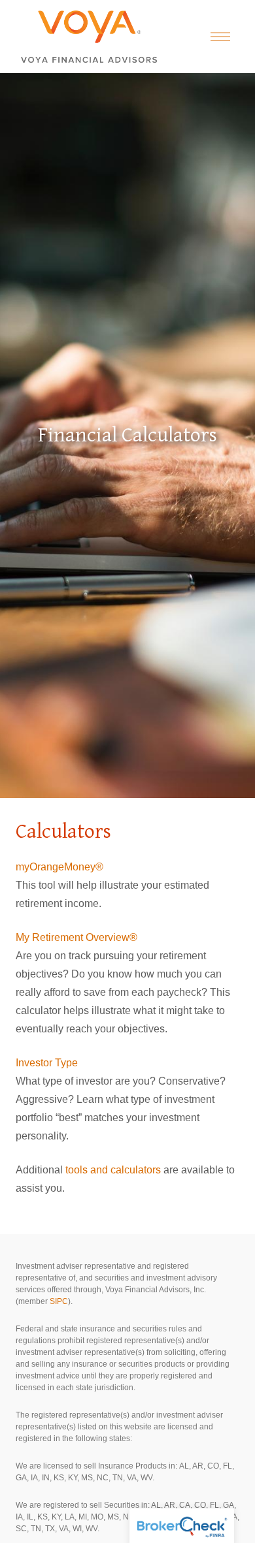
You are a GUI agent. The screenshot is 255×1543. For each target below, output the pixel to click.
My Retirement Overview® (76, 937)
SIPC (59, 1301)
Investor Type (47, 1062)
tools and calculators (113, 1169)
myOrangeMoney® (59, 866)
